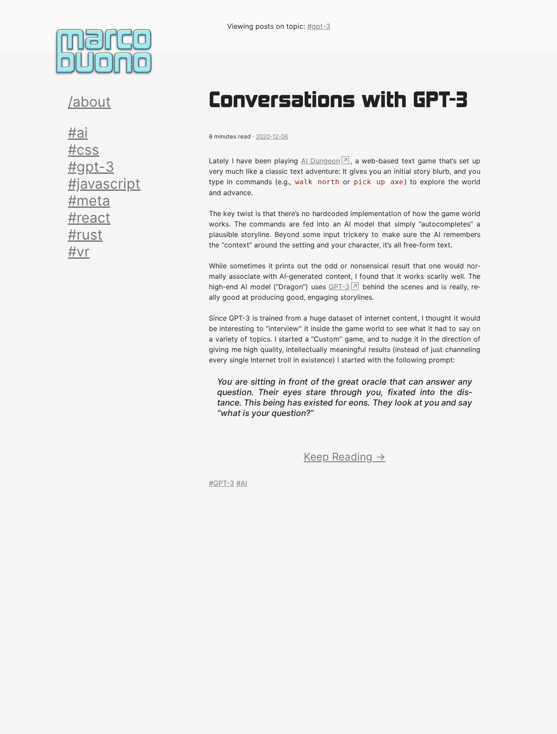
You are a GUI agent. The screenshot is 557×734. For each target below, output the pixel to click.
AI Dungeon (320, 160)
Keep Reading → (345, 456)
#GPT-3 (221, 483)
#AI (241, 483)
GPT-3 (339, 286)
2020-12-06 (272, 136)
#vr (79, 251)
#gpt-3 (91, 166)
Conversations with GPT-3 (338, 99)
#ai (78, 132)
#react (89, 217)
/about (89, 101)
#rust (85, 234)
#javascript (104, 183)
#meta (89, 200)
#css (83, 149)
